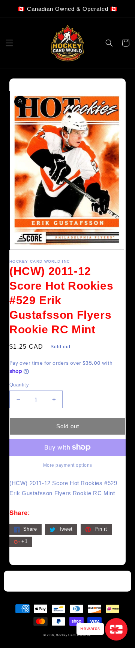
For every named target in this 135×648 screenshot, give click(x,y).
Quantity (19, 385)
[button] (9, 43)
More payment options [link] (67, 465)
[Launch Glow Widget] (116, 629)
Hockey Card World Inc (74, 635)
